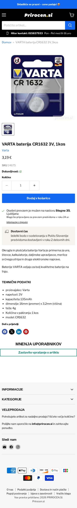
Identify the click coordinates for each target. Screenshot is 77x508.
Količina (6, 177)
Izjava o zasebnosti (41, 493)
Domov (6, 42)
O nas (10, 489)
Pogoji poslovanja (17, 493)
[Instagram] (18, 447)
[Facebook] (11, 447)
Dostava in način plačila (53, 489)
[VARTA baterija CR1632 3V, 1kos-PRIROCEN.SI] (8, 129)
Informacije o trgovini (17, 222)
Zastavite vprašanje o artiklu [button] (38, 352)
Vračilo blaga (63, 493)
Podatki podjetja (26, 489)
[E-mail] (4, 447)
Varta (5, 150)
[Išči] (70, 25)
